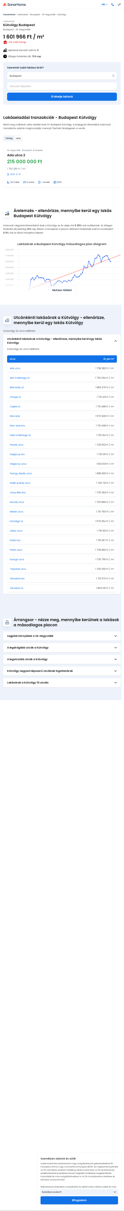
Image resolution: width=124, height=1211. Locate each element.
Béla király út (17, 387)
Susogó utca (17, 559)
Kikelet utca (16, 511)
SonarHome (9, 14)
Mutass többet (62, 290)
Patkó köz (15, 540)
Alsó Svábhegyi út (20, 377)
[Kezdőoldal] (14, 4)
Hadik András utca (20, 483)
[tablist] (13, 138)
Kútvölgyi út (16, 521)
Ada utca (15, 368)
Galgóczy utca (18, 463)
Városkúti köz (17, 578)
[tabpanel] (62, 166)
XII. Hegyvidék (48, 14)
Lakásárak (23, 14)
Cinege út (15, 397)
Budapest (35, 14)
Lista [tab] (18, 138)
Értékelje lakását (62, 96)
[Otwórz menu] (119, 4)
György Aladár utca (21, 473)
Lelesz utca (16, 530)
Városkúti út (16, 588)
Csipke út (15, 406)
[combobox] (59, 76)
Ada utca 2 (16, 155)
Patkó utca (16, 549)
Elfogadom (79, 1200)
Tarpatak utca (18, 569)
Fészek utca (16, 444)
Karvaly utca (17, 502)
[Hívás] (112, 4)
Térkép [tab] (9, 138)
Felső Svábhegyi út (20, 435)
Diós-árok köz (17, 425)
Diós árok (15, 416)
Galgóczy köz (17, 454)
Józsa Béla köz (18, 492)
